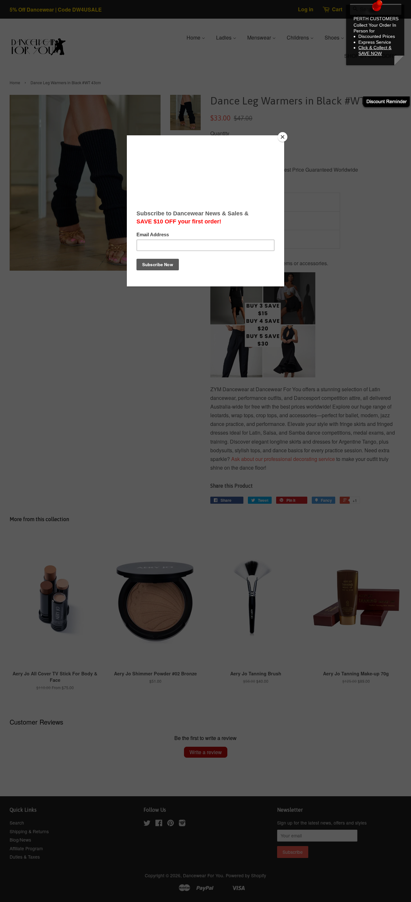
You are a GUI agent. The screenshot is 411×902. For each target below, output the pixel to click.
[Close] (282, 137)
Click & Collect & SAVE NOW (374, 50)
